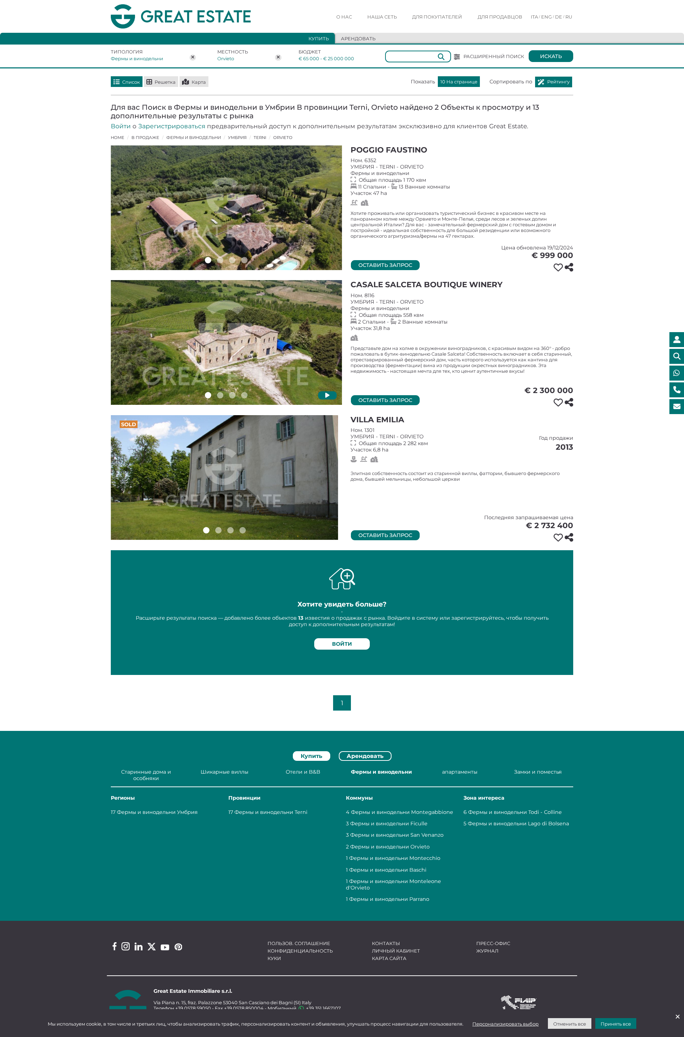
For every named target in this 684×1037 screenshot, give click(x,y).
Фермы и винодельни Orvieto (390, 846)
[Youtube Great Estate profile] (165, 947)
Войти (121, 126)
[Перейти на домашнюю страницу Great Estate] (195, 16)
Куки (274, 958)
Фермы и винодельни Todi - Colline (515, 812)
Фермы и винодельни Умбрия (157, 812)
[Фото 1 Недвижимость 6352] (208, 260)
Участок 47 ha (462, 176)
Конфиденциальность (300, 951)
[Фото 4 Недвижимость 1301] (242, 530)
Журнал (487, 951)
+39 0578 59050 (193, 1008)
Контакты (386, 943)
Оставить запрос (385, 265)
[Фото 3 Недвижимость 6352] (232, 260)
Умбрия (237, 137)
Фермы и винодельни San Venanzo (397, 835)
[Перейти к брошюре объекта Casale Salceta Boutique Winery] (226, 342)
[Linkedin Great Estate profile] (138, 946)
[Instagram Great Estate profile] (125, 946)
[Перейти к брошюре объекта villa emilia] (224, 477)
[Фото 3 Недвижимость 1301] (230, 530)
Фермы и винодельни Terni (270, 812)
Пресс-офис (493, 943)
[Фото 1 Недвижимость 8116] (208, 395)
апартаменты (459, 772)
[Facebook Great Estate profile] (114, 946)
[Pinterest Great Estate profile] (178, 946)
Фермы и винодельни (137, 58)
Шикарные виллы (224, 772)
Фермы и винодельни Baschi (387, 870)
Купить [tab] (319, 38)
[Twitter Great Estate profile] (151, 946)
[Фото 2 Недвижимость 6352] (220, 260)
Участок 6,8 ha (462, 440)
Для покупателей (437, 17)
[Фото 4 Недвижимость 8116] (244, 395)
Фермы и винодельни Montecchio (394, 858)
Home (117, 137)
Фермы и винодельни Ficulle (389, 823)
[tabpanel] (342, 837)
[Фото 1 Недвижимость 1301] (206, 530)
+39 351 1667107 (323, 1008)
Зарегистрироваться (171, 126)
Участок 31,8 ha (462, 311)
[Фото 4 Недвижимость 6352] (244, 260)
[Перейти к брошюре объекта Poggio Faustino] (226, 207)
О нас (344, 17)
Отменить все (569, 1024)
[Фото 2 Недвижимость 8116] (220, 395)
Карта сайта (389, 958)
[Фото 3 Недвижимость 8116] (232, 395)
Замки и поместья (538, 772)
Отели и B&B (303, 772)
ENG (546, 17)
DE (558, 17)
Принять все (616, 1024)
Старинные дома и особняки (146, 775)
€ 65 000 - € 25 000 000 (322, 58)
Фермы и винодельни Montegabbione (402, 812)
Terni (260, 137)
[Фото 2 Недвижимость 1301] (218, 530)
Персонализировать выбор (505, 1024)
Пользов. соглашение (299, 943)
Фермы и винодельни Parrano (389, 899)
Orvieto (225, 58)
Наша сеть (382, 17)
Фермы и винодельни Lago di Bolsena (518, 823)
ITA (534, 17)
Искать (551, 56)
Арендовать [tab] (358, 38)
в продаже (145, 137)
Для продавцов (500, 17)
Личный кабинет (396, 951)
